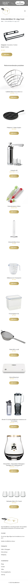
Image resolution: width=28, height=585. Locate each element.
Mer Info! (6, 54)
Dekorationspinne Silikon (14, 206)
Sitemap (3, 574)
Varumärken (10, 45)
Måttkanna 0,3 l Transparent (14, 278)
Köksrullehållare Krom (14, 242)
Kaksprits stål (14, 170)
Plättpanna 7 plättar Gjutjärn (14, 127)
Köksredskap (4, 552)
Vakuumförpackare (14, 377)
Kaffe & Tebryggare (5, 549)
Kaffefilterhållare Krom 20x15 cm (14, 91)
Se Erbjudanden (20, 3)
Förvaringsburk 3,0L (14, 313)
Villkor (2, 569)
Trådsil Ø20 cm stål (14, 349)
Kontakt (3, 566)
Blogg (2, 564)
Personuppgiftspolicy (6, 572)
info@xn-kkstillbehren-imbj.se (8, 541)
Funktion (15, 45)
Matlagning (3, 554)
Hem (2, 21)
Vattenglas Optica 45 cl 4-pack (14, 501)
